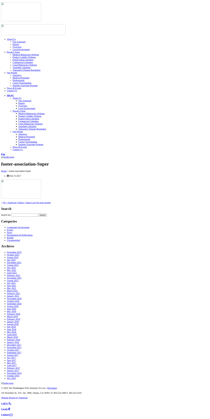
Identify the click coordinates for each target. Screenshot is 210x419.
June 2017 (11, 360)
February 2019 (13, 319)
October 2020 (13, 301)
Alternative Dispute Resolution (26, 70)
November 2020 (14, 298)
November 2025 (14, 252)
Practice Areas (13, 52)
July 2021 (11, 283)
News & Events (14, 88)
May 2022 (11, 270)
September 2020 (14, 303)
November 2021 (14, 278)
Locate (4, 409)
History (16, 44)
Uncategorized (13, 240)
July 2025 (11, 260)
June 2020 (11, 309)
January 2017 (13, 370)
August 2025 (13, 257)
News (9, 232)
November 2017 (14, 347)
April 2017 (12, 365)
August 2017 (13, 355)
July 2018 (11, 327)
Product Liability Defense (24, 57)
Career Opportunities (22, 83)
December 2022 (14, 262)
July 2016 (11, 378)
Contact (5, 414)
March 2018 (12, 337)
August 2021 (13, 280)
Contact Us (12, 90)
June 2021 (11, 285)
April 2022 (12, 273)
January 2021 (13, 296)
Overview (17, 47)
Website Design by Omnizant (14, 398)
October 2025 (13, 255)
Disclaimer (52, 388)
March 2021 (12, 291)
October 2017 (13, 350)
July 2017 (11, 358)
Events (10, 230)
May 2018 (11, 332)
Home (4, 171)
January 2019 (13, 322)
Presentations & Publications (20, 235)
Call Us (5, 403)
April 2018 (12, 334)
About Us (11, 39)
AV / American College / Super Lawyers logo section (27, 202)
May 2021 (11, 288)
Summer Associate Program (25, 85)
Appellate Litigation (22, 67)
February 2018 (13, 340)
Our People (12, 72)
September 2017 (14, 352)
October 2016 (13, 376)
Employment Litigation (23, 60)
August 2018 (13, 324)
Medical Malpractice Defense (26, 54)
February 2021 (13, 293)
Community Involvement (18, 227)
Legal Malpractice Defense (25, 65)
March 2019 (12, 316)
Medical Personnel (21, 78)
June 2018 (11, 329)
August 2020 (13, 306)
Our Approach (19, 42)
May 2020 (11, 311)
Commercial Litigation (23, 62)
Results (10, 237)
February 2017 (13, 368)
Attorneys (17, 75)
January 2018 (13, 342)
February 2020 (13, 314)
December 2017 (14, 345)
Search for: (6, 215)
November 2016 (14, 373)
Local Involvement (21, 49)
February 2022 (13, 275)
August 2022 (13, 265)
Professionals (18, 80)
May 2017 (11, 363)
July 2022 (11, 267)
